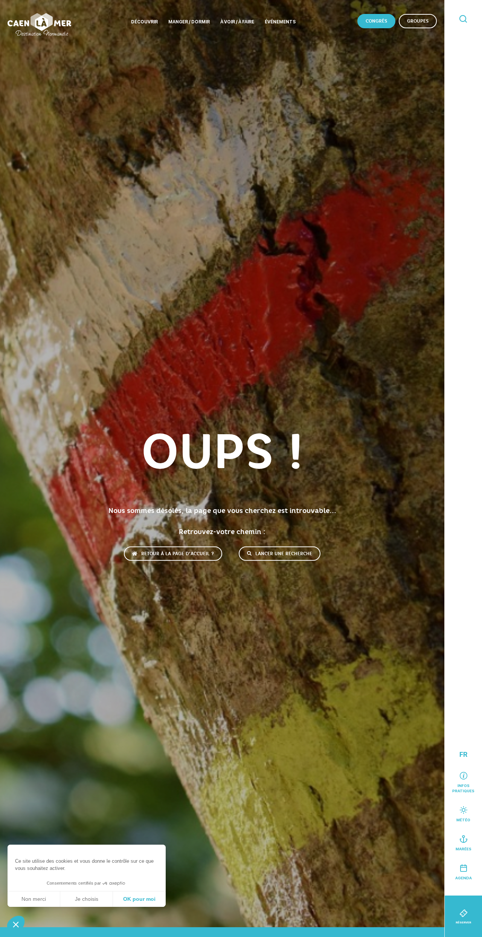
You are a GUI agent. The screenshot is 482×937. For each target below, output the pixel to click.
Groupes (418, 21)
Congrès (376, 21)
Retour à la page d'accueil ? (177, 553)
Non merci (33, 899)
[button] (16, 924)
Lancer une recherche (283, 553)
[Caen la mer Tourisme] (39, 24)
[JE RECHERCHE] (463, 19)
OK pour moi (139, 899)
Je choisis (86, 899)
